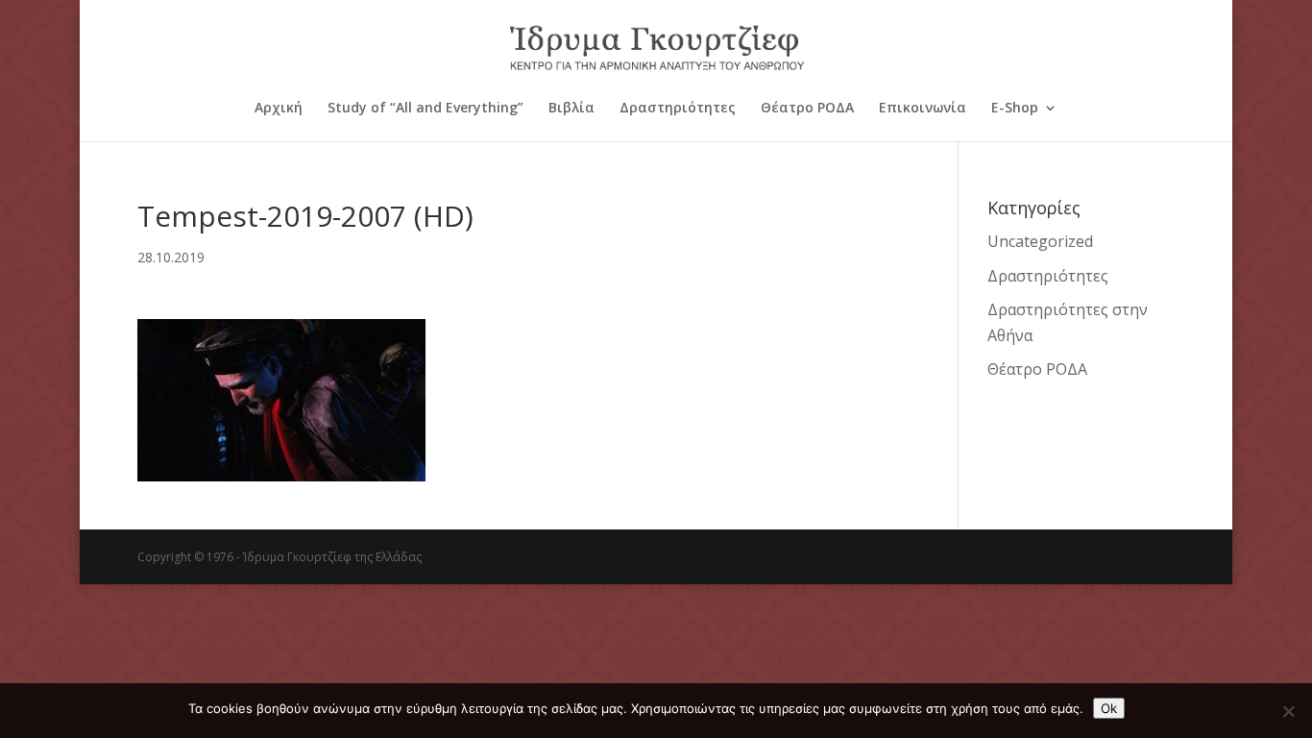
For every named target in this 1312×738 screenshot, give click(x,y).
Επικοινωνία (922, 108)
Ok (1109, 708)
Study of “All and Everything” (425, 108)
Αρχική (279, 108)
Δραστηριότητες (678, 108)
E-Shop (1014, 108)
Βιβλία (571, 108)
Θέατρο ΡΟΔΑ (807, 108)
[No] (1288, 711)
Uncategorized (1040, 241)
